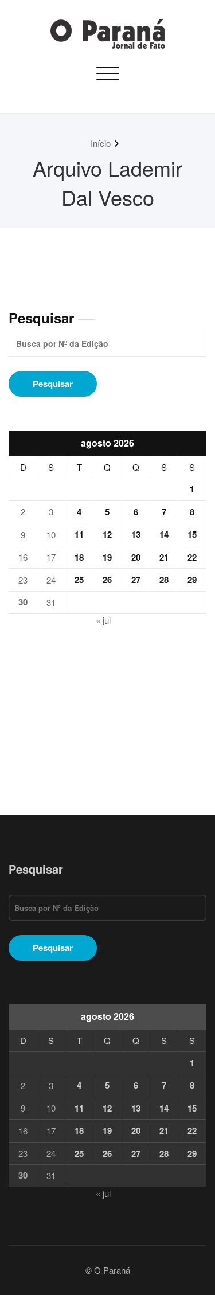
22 (192, 557)
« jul (103, 620)
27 (135, 579)
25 (79, 579)
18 (79, 557)
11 (79, 534)
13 (135, 534)
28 (164, 579)
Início (101, 143)
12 (107, 534)
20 (135, 557)
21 (164, 557)
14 (164, 534)
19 (107, 557)
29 (192, 579)
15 (192, 534)
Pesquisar (41, 317)
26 (107, 579)
